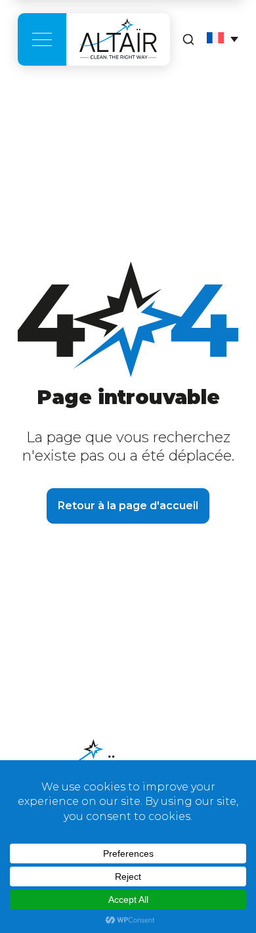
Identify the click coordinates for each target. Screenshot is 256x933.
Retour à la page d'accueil (128, 505)
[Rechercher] (188, 39)
